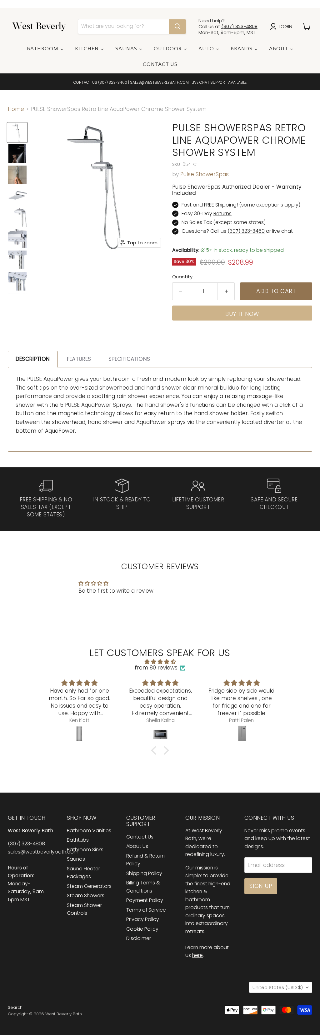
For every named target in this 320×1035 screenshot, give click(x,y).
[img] (160, 662)
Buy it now (242, 314)
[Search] (177, 26)
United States (277, 987)
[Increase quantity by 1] (226, 291)
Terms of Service (146, 909)
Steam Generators (89, 886)
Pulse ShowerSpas (204, 174)
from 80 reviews (156, 668)
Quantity (182, 276)
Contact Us (139, 836)
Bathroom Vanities (89, 830)
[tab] (33, 359)
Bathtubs (78, 839)
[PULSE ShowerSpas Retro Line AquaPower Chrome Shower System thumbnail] (17, 132)
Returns (222, 213)
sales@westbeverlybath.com (43, 851)
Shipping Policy (144, 873)
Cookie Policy (142, 929)
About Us (137, 846)
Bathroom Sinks (85, 849)
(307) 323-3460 (112, 82)
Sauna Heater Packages (83, 872)
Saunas (76, 859)
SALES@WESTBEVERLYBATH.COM (159, 82)
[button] (155, 750)
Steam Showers (85, 895)
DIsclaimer (138, 938)
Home (16, 109)
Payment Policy (144, 900)
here (197, 955)
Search (15, 1007)
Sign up (260, 886)
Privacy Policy (142, 919)
